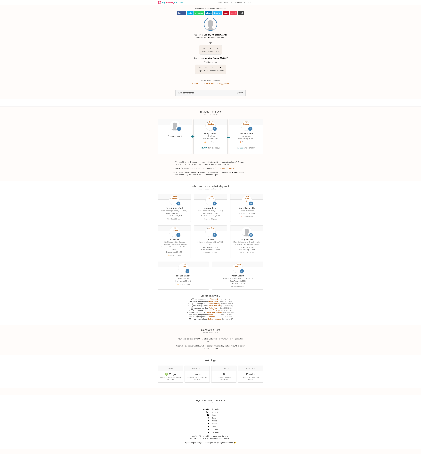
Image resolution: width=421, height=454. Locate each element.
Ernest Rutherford (198, 83)
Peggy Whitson (214, 301)
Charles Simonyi (214, 304)
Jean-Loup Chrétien (214, 312)
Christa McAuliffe (214, 306)
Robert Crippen (214, 314)
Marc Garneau (214, 310)
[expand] (240, 92)
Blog (226, 2)
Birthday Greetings (237, 2)
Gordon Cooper (214, 317)
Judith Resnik (214, 308)
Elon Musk (214, 299)
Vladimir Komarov (214, 319)
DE (255, 2)
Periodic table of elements (225, 168)
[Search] (260, 2)
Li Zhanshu (210, 83)
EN (249, 2)
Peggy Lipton (224, 83)
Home (219, 2)
